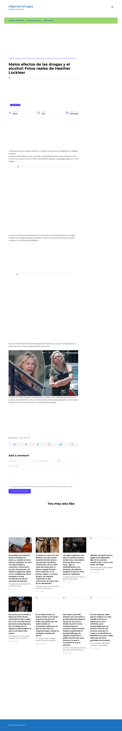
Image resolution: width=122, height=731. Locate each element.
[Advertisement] (61, 42)
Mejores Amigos (21, 6)
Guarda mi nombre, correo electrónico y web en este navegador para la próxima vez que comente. (41, 486)
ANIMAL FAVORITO (16, 20)
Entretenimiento (34, 20)
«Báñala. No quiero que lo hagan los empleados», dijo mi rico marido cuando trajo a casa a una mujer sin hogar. (101, 560)
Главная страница (15, 58)
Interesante (48, 20)
